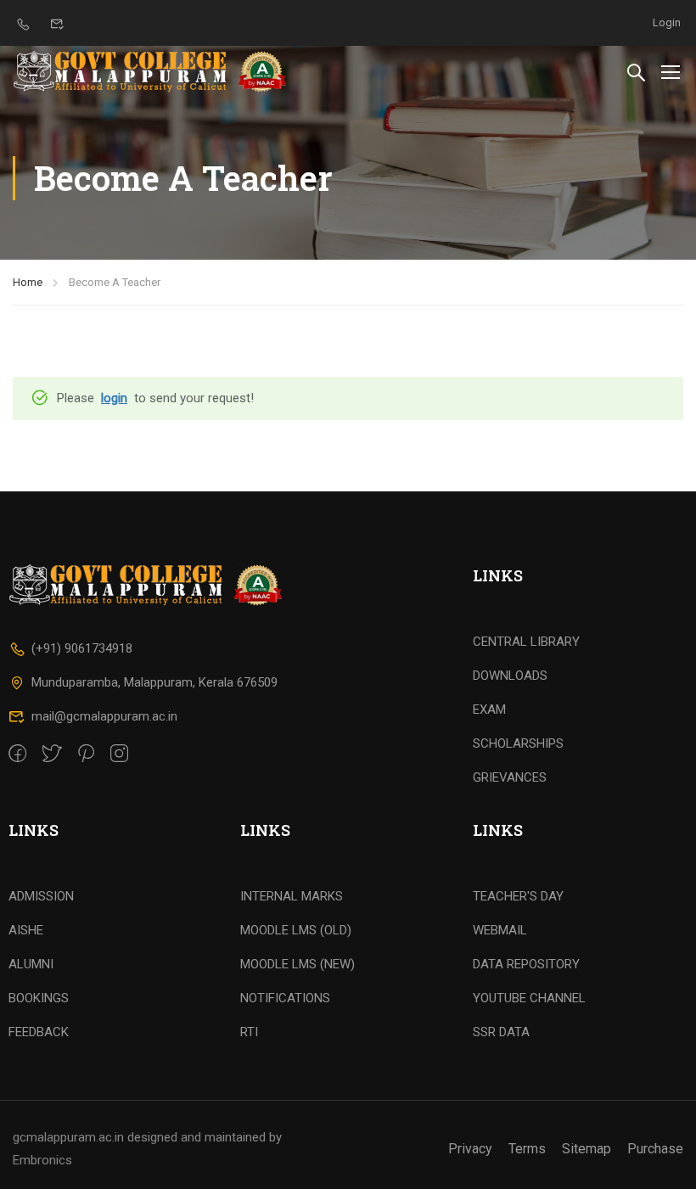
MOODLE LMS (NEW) (297, 964)
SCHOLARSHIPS (518, 743)
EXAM (489, 709)
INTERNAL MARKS (291, 896)
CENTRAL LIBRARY (526, 641)
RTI (249, 1032)
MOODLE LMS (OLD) (295, 930)
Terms (527, 1149)
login (114, 398)
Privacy (470, 1149)
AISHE (25, 930)
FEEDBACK (38, 1032)
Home (27, 282)
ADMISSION (41, 896)
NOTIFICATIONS (285, 998)
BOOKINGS (38, 998)
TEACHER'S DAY (518, 896)
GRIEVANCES (510, 777)
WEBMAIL (500, 930)
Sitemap (586, 1149)
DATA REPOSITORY (526, 964)
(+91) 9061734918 (81, 648)
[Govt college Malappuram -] (155, 71)
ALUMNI (30, 964)
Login (667, 22)
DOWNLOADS (510, 675)
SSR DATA (501, 1032)
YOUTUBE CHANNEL (529, 998)
